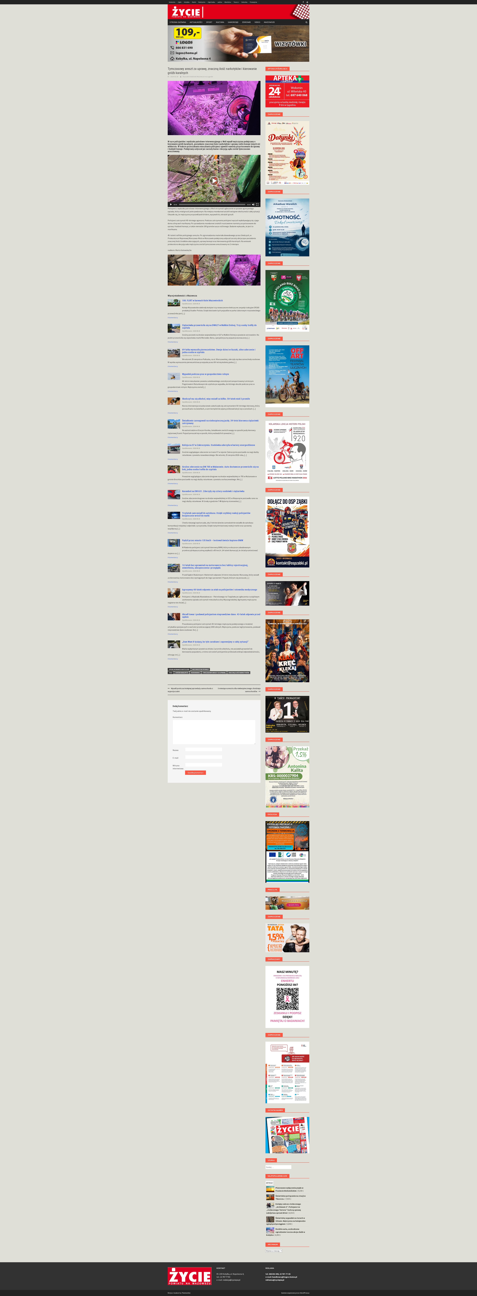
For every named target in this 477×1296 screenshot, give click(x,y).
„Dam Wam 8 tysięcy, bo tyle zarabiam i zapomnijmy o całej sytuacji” (215, 641)
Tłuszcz (236, 2)
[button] (214, 181)
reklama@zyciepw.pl (274, 1280)
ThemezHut (186, 1293)
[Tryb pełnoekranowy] (257, 204)
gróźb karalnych (181, 673)
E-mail (175, 758)
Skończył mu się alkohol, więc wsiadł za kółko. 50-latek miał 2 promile (216, 398)
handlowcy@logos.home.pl (284, 1277)
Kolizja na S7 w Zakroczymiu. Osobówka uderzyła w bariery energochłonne (218, 445)
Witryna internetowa (178, 767)
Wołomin (172, 2)
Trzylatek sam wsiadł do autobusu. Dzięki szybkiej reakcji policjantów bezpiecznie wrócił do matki (216, 514)
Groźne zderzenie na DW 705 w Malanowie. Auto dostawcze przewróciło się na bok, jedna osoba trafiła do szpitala (220, 468)
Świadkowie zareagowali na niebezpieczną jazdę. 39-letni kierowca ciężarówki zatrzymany (220, 422)
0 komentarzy (173, 317)
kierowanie (195, 673)
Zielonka (244, 2)
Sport (209, 22)
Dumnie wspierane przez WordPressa (295, 1293)
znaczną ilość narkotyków (238, 673)
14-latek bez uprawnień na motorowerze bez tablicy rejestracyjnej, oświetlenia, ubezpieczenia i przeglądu (215, 566)
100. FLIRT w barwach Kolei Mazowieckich (202, 300)
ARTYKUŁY (269, 1183)
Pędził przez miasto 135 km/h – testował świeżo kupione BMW (212, 540)
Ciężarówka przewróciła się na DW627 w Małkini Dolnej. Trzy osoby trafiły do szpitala (219, 326)
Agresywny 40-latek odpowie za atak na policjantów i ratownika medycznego (219, 589)
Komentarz (177, 717)
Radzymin (201, 2)
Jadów (219, 2)
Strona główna (178, 22)
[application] (214, 181)
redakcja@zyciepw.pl (231, 1280)
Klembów (227, 2)
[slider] (212, 204)
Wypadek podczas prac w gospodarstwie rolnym (205, 374)
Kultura (220, 22)
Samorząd (233, 22)
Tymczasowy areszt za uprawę (214, 673)
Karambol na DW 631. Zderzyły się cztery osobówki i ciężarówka (213, 491)
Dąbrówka (211, 2)
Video (257, 22)
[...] (183, 313)
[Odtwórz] (171, 204)
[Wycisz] (253, 204)
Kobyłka (186, 2)
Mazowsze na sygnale (205, 76)
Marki (194, 2)
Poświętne (253, 2)
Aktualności (196, 22)
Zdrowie (246, 22)
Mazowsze (269, 22)
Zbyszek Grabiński (189, 76)
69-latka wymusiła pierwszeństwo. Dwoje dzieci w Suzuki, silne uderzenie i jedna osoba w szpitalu (218, 351)
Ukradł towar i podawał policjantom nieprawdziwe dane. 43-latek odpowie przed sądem (221, 615)
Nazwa (175, 750)
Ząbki (179, 2)
